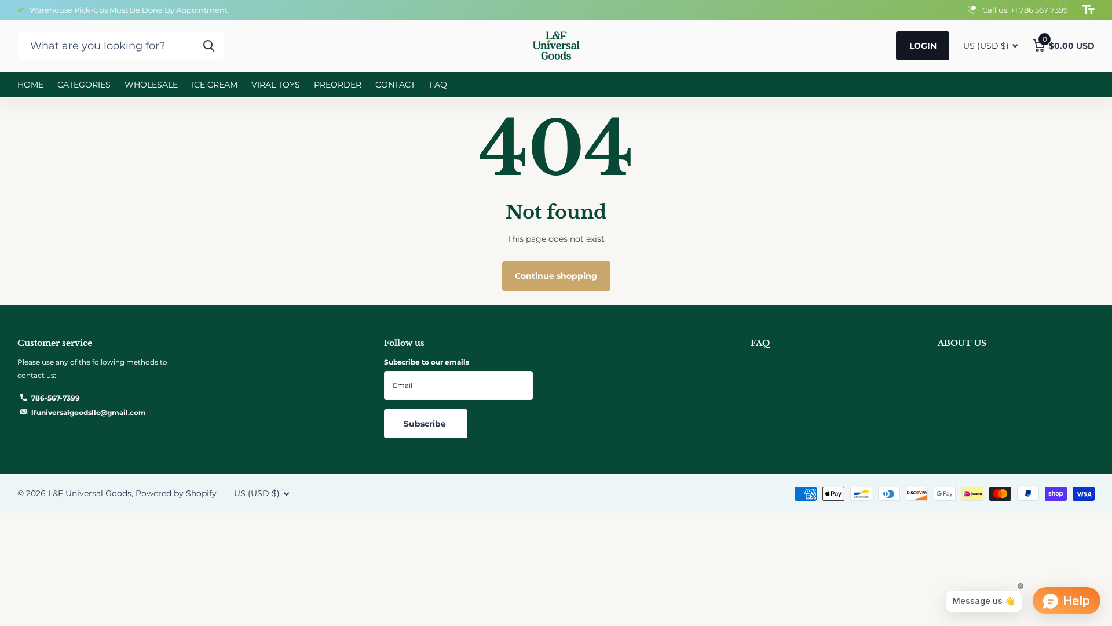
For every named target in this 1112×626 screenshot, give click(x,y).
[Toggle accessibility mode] (1088, 9)
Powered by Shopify (176, 493)
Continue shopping (556, 276)
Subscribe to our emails (426, 362)
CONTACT (395, 84)
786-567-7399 (55, 398)
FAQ (438, 84)
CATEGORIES (84, 84)
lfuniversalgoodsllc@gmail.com (88, 412)
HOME (30, 84)
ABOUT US (962, 343)
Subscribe (426, 423)
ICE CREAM (214, 84)
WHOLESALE (151, 84)
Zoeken (209, 45)
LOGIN (923, 46)
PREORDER (337, 84)
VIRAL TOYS (275, 84)
